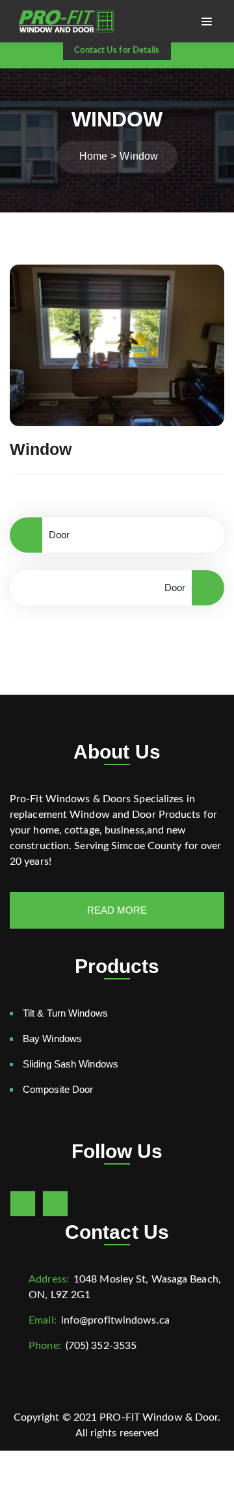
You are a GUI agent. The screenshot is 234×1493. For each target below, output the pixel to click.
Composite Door (58, 1089)
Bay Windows (52, 1038)
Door (59, 534)
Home (93, 156)
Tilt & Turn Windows (65, 1013)
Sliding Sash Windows (70, 1063)
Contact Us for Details (116, 50)
